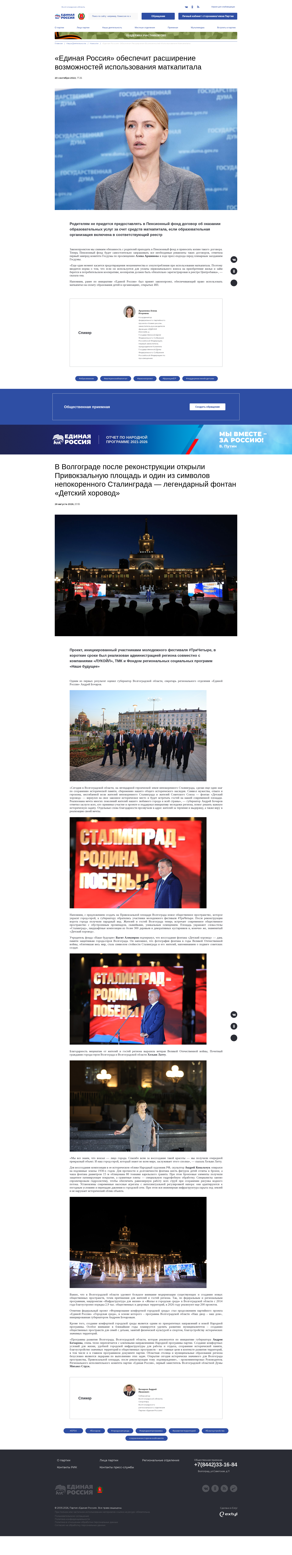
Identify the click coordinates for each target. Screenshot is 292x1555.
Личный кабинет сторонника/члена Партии (208, 16)
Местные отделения (145, 27)
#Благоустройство (215, 1430)
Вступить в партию (226, 27)
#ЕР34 (73, 1430)
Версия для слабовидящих (223, 7)
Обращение (158, 16)
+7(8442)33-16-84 (215, 1464)
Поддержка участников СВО (146, 35)
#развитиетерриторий (184, 1430)
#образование (86, 378)
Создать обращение (207, 406)
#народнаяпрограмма (151, 1430)
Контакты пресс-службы (117, 1467)
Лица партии (83, 27)
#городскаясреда (120, 1430)
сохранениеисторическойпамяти (146, 1438)
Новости (94, 43)
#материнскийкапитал (115, 378)
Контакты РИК (67, 1467)
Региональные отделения (160, 1460)
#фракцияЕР (169, 378)
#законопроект (145, 378)
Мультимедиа (197, 27)
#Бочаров (95, 1430)
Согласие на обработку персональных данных (80, 1525)
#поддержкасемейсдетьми (200, 378)
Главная (59, 43)
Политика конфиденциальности (72, 1519)
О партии (59, 27)
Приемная (173, 27)
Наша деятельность (112, 27)
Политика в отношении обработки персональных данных (86, 1522)
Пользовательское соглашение (72, 1516)
